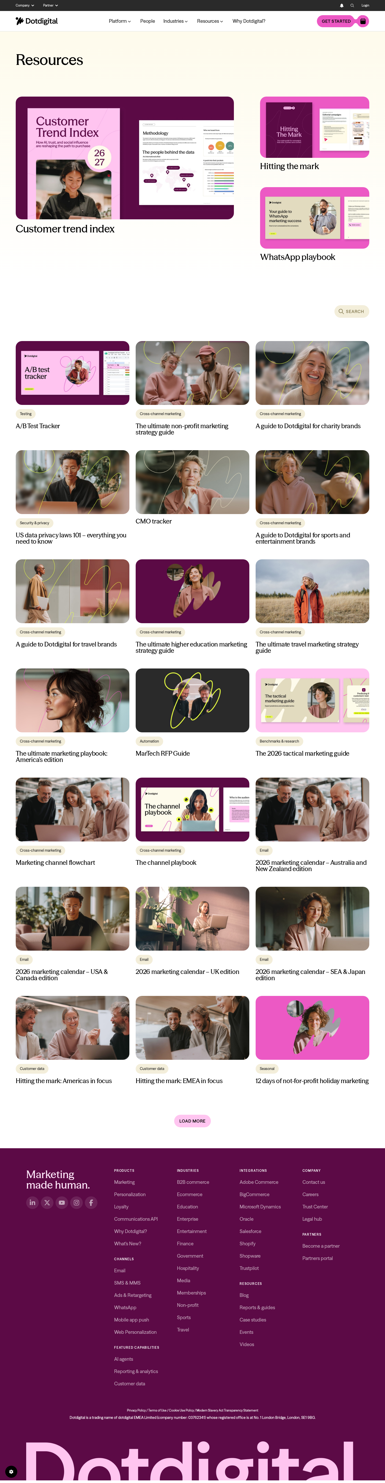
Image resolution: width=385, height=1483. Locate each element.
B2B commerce (193, 1182)
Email (119, 1271)
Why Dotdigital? (249, 21)
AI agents (123, 1359)
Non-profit (188, 1305)
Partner (48, 5)
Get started (336, 21)
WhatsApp (125, 1307)
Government (190, 1256)
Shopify (248, 1244)
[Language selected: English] (331, 5)
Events (246, 1332)
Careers (310, 1194)
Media (183, 1281)
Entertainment (192, 1231)
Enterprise (187, 1219)
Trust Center (315, 1207)
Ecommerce (189, 1194)
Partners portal (317, 1258)
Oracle (247, 1219)
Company (23, 5)
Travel (183, 1330)
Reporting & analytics (136, 1371)
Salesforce (250, 1231)
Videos (247, 1344)
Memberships (191, 1293)
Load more (192, 1121)
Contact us (313, 1182)
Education (187, 1207)
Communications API (136, 1219)
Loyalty (121, 1207)
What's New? (127, 1244)
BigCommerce (255, 1194)
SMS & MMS (127, 1283)
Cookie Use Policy (181, 1410)
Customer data (129, 1384)
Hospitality (188, 1268)
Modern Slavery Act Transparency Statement (227, 1410)
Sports (184, 1317)
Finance (185, 1244)
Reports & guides (257, 1307)
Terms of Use (157, 1410)
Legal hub (312, 1219)
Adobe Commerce (259, 1182)
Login (365, 5)
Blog (244, 1295)
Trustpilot (249, 1268)
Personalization (130, 1194)
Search (355, 311)
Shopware (250, 1256)
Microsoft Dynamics (260, 1207)
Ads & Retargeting (132, 1295)
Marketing (124, 1182)
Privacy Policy (136, 1410)
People (147, 21)
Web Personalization (135, 1332)
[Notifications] (342, 5)
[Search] (352, 5)
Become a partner (321, 1246)
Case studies (253, 1320)
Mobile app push (131, 1320)
